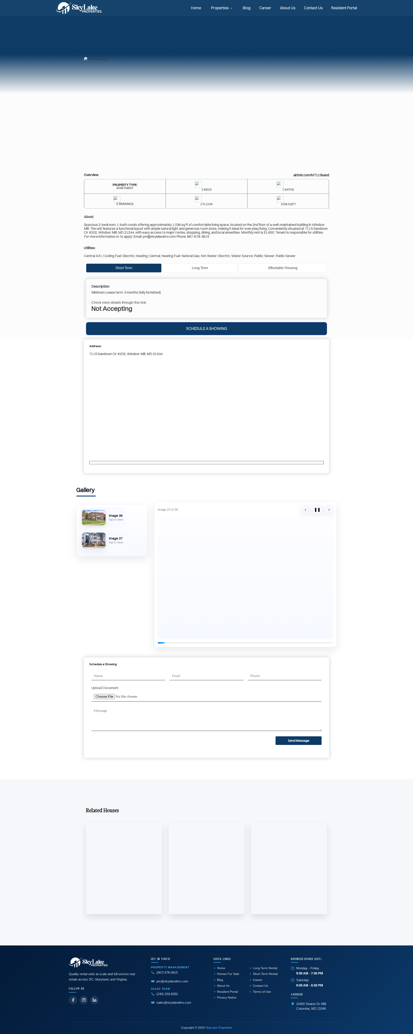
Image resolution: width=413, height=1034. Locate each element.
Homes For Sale (228, 974)
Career (265, 8)
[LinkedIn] (94, 1000)
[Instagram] (84, 1000)
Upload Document (105, 688)
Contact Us (313, 8)
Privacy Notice (226, 997)
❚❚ (317, 509)
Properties (220, 8)
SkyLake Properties (219, 1027)
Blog (247, 8)
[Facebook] (73, 1000)
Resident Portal (344, 8)
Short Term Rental (265, 974)
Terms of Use (262, 991)
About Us (287, 8)
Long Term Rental (265, 968)
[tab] (124, 268)
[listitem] (102, 517)
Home (196, 8)
